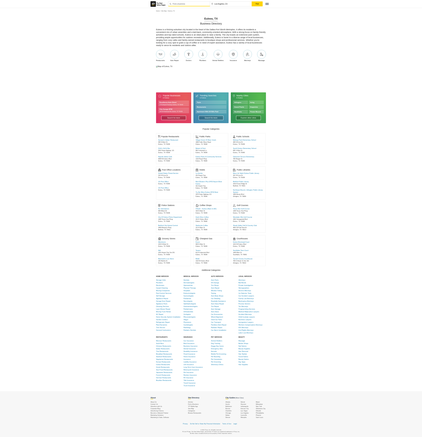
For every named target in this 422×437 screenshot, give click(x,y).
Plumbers (202, 60)
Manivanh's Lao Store (166, 259)
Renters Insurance (190, 375)
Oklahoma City (261, 408)
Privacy (185, 424)
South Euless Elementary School (244, 148)
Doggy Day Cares (217, 346)
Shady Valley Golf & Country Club (245, 225)
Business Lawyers (244, 319)
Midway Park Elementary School (244, 140)
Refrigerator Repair (163, 322)
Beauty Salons (243, 359)
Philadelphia (260, 413)
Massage (261, 60)
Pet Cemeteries (216, 359)
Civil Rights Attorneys (246, 330)
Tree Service (160, 327)
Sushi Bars (160, 343)
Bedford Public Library (241, 181)
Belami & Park (201, 148)
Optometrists (188, 285)
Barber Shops (243, 343)
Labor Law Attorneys (245, 333)
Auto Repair (174, 60)
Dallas (228, 415)
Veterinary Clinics (217, 364)
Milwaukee (259, 404)
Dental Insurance (190, 349)
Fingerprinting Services (246, 309)
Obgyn (186, 319)
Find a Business (193, 404)
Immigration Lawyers (245, 322)
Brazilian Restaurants (163, 380)
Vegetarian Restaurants (164, 359)
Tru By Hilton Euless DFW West (207, 192)
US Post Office (163, 181)
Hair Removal (243, 351)
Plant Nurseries (161, 325)
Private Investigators (245, 285)
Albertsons (162, 242)
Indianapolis (244, 406)
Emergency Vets (217, 349)
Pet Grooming (216, 362)
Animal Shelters (218, 60)
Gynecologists (189, 296)
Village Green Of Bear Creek (206, 140)
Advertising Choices (157, 411)
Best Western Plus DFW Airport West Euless (209, 183)
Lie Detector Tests (244, 293)
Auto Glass (215, 312)
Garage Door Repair (163, 301)
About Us (154, 402)
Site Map (191, 408)
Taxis (199, 102)
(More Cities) (240, 398)
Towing (213, 293)
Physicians (187, 322)
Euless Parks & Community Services (209, 157)
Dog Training (215, 343)
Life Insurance (189, 364)
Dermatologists (189, 283)
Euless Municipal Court (241, 242)
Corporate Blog (155, 408)
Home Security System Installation (168, 317)
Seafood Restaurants (163, 356)
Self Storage (160, 296)
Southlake (238, 112)
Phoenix (258, 415)
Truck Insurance (189, 385)
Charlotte (228, 411)
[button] (267, 4)
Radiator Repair (216, 327)
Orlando (258, 411)
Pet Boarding (215, 356)
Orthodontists (188, 312)
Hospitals (187, 290)
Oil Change (215, 283)
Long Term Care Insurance (193, 367)
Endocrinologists (189, 293)
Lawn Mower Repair (163, 309)
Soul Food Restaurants (164, 370)
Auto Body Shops (217, 296)
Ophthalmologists (190, 304)
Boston (228, 408)
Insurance (233, 60)
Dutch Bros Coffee (202, 217)
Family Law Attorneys (246, 298)
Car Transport (216, 322)
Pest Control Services (163, 293)
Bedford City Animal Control (168, 225)
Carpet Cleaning (162, 288)
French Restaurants (163, 375)
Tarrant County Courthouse (242, 259)
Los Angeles (245, 413)
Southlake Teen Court (240, 250)
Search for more (173, 118)
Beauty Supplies (244, 349)
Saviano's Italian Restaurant (168, 140)
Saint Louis (259, 417)
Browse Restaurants (194, 413)
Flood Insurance (189, 354)
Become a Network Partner (159, 413)
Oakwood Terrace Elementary (243, 157)
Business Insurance (191, 346)
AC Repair (159, 314)
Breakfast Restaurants (164, 354)
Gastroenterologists (191, 306)
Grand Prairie (239, 107)
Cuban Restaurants (163, 364)
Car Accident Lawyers (246, 296)
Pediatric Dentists (190, 330)
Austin (228, 404)
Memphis (244, 417)
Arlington (237, 102)
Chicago (228, 413)
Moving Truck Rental (163, 312)
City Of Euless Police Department (170, 217)
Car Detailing (215, 298)
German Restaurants (163, 378)
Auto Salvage (215, 309)
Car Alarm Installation (218, 330)
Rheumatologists (190, 317)
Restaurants (160, 60)
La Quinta (199, 173)
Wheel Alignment (217, 317)
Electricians (160, 285)
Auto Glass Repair (217, 304)
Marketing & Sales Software (160, 417)
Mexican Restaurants (163, 341)
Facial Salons (243, 356)
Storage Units (161, 280)
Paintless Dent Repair (218, 325)
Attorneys (247, 60)
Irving (252, 102)
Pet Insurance (189, 372)
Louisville (244, 415)
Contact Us (154, 404)
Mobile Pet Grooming (218, 354)
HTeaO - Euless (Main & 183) (206, 209)
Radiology (187, 327)
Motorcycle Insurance (191, 370)
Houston (243, 404)
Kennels (214, 351)
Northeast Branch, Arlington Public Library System (248, 191)
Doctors (188, 60)
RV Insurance (188, 378)
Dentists (186, 280)
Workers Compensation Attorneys (250, 325)
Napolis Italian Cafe (165, 157)
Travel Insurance (190, 383)
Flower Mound (255, 112)
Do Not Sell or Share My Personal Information (205, 424)
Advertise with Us (156, 406)
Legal (235, 424)
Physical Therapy (190, 288)
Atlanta (228, 402)
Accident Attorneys (245, 314)
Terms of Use (226, 424)
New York (259, 406)
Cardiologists (188, 325)
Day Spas (241, 362)
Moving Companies (163, 290)
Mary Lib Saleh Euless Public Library (246, 173)
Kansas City (245, 408)
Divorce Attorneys (244, 290)
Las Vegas (244, 411)
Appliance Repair (162, 298)
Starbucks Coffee (202, 225)
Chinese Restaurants (163, 346)
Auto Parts (214, 280)
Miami (258, 402)
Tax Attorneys (243, 306)
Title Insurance (189, 380)
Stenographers (243, 288)
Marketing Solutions (157, 415)
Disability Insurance (190, 351)
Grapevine (254, 107)
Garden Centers (162, 319)
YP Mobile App (193, 406)
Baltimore (229, 406)
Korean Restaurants (163, 362)
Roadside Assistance (218, 301)
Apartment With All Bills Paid (207, 111)
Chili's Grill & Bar (164, 148)
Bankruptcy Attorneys (246, 301)
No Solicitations (163, 209)
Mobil (197, 259)
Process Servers (244, 304)
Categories (191, 411)
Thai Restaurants (162, 351)
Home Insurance (189, 356)
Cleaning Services (162, 306)
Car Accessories (217, 314)
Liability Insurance (190, 362)
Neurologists (188, 301)
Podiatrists (187, 298)
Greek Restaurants (163, 367)
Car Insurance (189, 341)
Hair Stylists (242, 354)
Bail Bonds (242, 283)
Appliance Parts (161, 304)
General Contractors (163, 330)
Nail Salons (242, 346)
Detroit (243, 402)
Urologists (187, 314)
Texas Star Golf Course (241, 209)
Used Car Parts (216, 319)
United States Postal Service (168, 173)
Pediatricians (188, 309)
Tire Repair (215, 306)
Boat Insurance (189, 343)
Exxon (198, 242)
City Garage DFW (171, 110)
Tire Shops (215, 285)
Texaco (198, 250)
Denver (228, 417)
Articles (190, 402)
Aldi (159, 250)
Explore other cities (248, 118)
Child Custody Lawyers (246, 317)
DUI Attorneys (243, 327)
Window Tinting (216, 290)
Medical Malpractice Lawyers (248, 312)
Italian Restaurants (163, 349)
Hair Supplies (243, 364)
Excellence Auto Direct (171, 103)
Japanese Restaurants (164, 372)
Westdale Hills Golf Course (242, 217)
